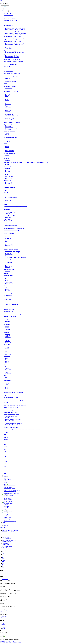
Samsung (5, 446)
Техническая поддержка (7, 498)
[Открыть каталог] (8, 11)
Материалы (5, 508)
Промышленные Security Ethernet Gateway (11, 76)
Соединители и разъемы (7, 302)
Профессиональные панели (9, 278)
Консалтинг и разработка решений (9, 495)
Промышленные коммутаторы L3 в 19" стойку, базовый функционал (15, 28)
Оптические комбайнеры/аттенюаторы (11, 407)
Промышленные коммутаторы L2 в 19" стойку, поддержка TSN (14, 39)
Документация (6, 504)
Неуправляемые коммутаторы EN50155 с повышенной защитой (14, 52)
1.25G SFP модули (8, 80)
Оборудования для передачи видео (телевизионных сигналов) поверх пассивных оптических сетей (22, 429)
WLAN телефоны (7, 219)
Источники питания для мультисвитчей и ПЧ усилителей (13, 128)
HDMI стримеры (7, 111)
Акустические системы (8, 262)
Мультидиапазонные (8, 107)
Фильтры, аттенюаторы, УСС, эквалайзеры (12, 122)
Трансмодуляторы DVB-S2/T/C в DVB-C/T (11, 115)
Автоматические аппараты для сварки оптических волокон (13, 423)
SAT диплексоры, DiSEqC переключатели (11, 156)
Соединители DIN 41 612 (8, 311)
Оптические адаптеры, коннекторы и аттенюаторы (12, 418)
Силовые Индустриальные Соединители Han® (12, 314)
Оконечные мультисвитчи (9, 127)
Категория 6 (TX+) (7, 238)
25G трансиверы (7, 338)
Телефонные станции (7, 209)
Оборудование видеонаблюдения (8, 166)
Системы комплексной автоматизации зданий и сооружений (12, 492)
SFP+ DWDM (7, 353)
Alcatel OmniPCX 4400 (8, 211)
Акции (3, 623)
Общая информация (5, 579)
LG (4, 447)
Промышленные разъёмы (9, 245)
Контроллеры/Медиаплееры (9, 283)
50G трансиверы (7, 329)
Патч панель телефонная (8, 254)
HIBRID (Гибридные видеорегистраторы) (11, 198)
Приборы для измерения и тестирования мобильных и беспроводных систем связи (19, 395)
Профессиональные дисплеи (9, 269)
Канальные (7, 105)
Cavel (5, 435)
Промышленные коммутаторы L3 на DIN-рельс (12, 31)
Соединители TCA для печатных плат (11, 304)
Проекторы (7, 265)
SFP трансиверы (7, 78)
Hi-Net (5, 473)
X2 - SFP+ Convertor (8, 369)
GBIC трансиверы (7, 375)
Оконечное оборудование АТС (9, 215)
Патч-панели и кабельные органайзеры (11, 249)
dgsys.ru (1, 640)
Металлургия (6, 478)
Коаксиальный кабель (8, 295)
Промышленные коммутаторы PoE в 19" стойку (12, 57)
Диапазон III (7, 133)
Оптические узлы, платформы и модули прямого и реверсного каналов (17, 410)
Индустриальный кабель (8, 293)
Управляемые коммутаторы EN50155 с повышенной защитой (14, 51)
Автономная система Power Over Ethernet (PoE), (12, 252)
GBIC (6, 377)
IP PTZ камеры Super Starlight (9, 184)
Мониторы (7, 202)
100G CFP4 (7, 327)
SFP (6, 357)
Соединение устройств (8, 312)
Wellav (5, 458)
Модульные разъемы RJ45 (9, 244)
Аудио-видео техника (7, 260)
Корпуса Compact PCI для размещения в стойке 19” (13, 231)
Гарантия (5, 505)
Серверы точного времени (8, 71)
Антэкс (5, 471)
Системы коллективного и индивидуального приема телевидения (13, 486)
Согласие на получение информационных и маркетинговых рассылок (22, 640)
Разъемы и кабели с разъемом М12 (10, 316)
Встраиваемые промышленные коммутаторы (12, 59)
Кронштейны (7, 155)
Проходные (7, 146)
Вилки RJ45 (7, 241)
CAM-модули (6, 164)
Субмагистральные (8, 104)
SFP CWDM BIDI (7, 360)
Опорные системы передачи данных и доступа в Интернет (12, 489)
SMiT (5, 449)
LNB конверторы (7, 141)
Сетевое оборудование (5, 537)
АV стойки (6, 273)
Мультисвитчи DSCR (8, 126)
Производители (6, 430)
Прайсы (5, 509)
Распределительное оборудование (10, 116)
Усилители (6, 101)
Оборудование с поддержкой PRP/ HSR (11, 69)
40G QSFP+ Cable (8, 337)
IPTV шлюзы (7, 100)
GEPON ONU (7, 389)
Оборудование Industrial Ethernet (8, 25)
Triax (5, 463)
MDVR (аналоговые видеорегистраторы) (11, 197)
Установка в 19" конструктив (9, 47)
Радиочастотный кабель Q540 (9, 150)
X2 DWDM (7, 368)
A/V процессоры (7, 267)
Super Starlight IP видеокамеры (9, 180)
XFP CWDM (7, 347)
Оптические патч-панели (9, 236)
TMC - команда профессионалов (8, 519)
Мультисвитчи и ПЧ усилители (9, 124)
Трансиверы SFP (6, 319)
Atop (2, 559)
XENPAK (6, 372)
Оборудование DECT (8, 218)
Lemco (5, 464)
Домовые (6, 106)
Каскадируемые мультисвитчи (9, 125)
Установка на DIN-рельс (8, 48)
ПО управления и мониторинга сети (10, 84)
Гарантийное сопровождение (8, 499)
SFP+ (6, 351)
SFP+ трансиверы (7, 349)
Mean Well (5, 442)
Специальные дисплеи (8, 281)
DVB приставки (7, 160)
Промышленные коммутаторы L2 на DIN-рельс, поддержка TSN (14, 44)
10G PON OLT (7, 384)
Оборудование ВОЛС (7, 402)
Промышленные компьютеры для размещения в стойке (14, 228)
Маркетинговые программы (8, 511)
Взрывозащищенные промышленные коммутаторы (13, 61)
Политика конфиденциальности (7, 640)
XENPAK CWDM (8, 373)
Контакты (3, 624)
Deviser (5, 456)
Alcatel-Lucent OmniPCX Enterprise (10, 212)
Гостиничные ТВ (7, 271)
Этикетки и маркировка (8, 259)
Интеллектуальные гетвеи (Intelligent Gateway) (12, 73)
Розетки (5, 144)
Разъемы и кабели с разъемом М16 (10, 318)
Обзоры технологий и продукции (8, 503)
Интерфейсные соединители (9, 309)
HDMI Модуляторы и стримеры (9, 108)
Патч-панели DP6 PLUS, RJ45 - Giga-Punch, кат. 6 (12, 251)
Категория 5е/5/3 (7, 243)
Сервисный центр (6, 506)
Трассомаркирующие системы (9, 425)
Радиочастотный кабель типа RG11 (10, 297)
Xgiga (5, 459)
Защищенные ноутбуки (8, 226)
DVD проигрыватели (8, 266)
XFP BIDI (6, 346)
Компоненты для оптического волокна (11, 427)
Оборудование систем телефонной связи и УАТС (11, 207)
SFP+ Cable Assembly (8, 354)
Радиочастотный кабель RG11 (9, 151)
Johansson (5, 454)
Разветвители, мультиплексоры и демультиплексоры (13, 419)
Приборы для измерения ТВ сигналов (11, 397)
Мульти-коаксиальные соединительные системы (13, 307)
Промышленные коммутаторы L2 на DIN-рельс (12, 41)
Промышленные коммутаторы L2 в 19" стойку (12, 36)
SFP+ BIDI (6, 352)
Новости (3, 622)
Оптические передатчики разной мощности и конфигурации (15, 405)
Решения (3, 628)
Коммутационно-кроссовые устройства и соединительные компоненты (15, 415)
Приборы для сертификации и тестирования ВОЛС (13, 392)
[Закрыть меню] (3, 9)
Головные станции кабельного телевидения (8, 531)
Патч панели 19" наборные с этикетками (11, 255)
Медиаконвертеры (7, 23)
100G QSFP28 (7, 326)
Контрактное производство (8, 501)
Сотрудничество (6, 520)
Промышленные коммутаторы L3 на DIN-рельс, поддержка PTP (14, 34)
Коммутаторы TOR (7, 13)
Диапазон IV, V (7, 134)
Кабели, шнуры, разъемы (8, 275)
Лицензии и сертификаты (7, 517)
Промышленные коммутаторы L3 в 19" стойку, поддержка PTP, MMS (15, 29)
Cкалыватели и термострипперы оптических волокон (13, 424)
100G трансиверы (7, 324)
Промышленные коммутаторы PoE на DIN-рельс (12, 56)
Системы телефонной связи (8, 487)
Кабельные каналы (7, 247)
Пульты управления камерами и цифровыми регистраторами (15, 206)
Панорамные (7, 170)
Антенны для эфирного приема (9, 131)
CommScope (6, 437)
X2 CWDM (7, 367)
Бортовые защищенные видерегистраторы (11, 195)
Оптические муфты (8, 417)
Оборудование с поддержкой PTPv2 (10, 68)
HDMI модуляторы (8, 110)
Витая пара (6, 287)
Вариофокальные (7, 171)
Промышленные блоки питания (10, 86)
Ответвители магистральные (9, 118)
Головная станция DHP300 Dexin (7, 532)
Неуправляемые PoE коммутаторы (10, 20)
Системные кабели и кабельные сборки (11, 301)
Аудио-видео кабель (7, 299)
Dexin (5, 468)
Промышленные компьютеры (8, 220)
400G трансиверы (7, 321)
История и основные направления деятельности (11, 513)
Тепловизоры (6, 185)
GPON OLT (7, 388)
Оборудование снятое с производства (7, 546)
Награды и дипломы (7, 518)
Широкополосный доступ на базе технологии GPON (11, 493)
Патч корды (7, 240)
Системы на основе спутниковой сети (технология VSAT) (12, 490)
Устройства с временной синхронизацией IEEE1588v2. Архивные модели (17, 400)
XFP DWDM (7, 348)
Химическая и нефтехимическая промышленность (11, 483)
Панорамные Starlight (8, 177)
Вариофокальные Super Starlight (10, 183)
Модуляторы (6, 112)
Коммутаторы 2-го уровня (8, 16)
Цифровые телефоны (8, 217)
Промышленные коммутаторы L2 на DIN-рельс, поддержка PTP (14, 43)
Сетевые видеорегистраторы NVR (10, 187)
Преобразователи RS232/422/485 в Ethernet (11, 64)
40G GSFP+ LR (7, 334)
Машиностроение (6, 481)
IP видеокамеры (7, 168)
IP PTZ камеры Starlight (8, 178)
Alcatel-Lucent (6, 432)
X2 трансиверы (6, 364)
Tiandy (5, 451)
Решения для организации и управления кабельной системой (15, 257)
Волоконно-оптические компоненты (10, 235)
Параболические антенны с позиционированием (12, 139)
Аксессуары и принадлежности (9, 153)
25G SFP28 (7, 340)
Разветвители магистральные (9, 119)
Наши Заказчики (6, 514)
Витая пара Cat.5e (8, 290)
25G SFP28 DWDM (8, 342)
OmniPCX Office (7, 213)
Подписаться (2, 636)
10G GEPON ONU (8, 383)
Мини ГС (6, 96)
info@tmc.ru (2, 617)
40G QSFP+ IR (7, 336)
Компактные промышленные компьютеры (11, 230)
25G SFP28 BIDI (7, 341)
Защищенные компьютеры (9, 223)
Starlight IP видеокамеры (8, 174)
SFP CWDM (7, 359)
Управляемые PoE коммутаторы (10, 18)
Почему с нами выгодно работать (8, 516)
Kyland (3, 554)
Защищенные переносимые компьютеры (11, 225)
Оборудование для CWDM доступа (10, 412)
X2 (5, 366)
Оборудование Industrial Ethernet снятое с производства (14, 89)
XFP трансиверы (7, 344)
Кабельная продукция (8, 148)
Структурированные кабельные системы (9, 485)
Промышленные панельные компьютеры (11, 221)
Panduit (5, 444)
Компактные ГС (7, 95)
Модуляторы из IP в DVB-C (9, 114)
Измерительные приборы (7, 390)
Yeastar (5, 466)
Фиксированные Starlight (9, 176)
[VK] (4, 527)
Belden (5, 434)
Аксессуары (6, 192)
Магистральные (7, 103)
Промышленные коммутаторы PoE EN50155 (11, 55)
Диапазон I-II (7, 132)
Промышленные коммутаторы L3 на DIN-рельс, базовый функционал (15, 33)
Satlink (3, 567)
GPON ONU (7, 387)
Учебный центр (6, 500)
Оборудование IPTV (7, 97)
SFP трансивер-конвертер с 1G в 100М (10, 81)
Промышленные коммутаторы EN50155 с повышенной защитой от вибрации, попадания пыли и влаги (23, 50)
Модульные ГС (7, 94)
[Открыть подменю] (7, 476)
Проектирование (6, 496)
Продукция (3, 529)
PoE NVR (6, 190)
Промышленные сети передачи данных (9, 488)
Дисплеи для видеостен (8, 282)
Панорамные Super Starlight (9, 182)
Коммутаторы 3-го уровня (8, 15)
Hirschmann (6, 439)
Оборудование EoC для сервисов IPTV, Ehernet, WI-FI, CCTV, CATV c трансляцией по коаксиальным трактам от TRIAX (26, 162)
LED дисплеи (7, 280)
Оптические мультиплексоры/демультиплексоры (13, 403)
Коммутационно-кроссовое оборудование (11, 414)
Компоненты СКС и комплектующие (9, 233)
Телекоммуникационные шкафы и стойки (11, 416)
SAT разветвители (8, 129)
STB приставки (6, 158)
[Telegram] (2, 527)
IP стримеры (7, 99)
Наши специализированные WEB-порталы (10, 521)
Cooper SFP (7, 362)
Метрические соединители (8, 306)
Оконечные (7, 147)
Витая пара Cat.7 (7, 289)
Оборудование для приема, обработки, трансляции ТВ (11, 91)
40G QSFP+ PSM (7, 335)
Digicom (5, 461)
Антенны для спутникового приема (10, 137)
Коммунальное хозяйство (7, 479)
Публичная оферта (3, 641)
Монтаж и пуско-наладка (7, 497)
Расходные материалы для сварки (10, 420)
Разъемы (5, 83)
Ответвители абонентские (9, 120)
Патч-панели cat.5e (8, 253)
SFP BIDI (6, 358)
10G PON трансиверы (8, 380)
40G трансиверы (7, 332)
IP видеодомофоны (7, 200)
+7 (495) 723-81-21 (5, 525)
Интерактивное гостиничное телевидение (10, 491)
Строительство (6, 482)
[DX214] (40, 573)
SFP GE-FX (7, 361)
